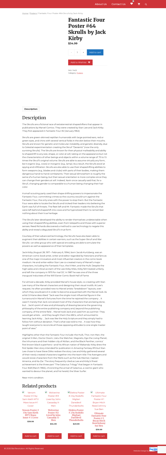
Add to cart (95, 52)
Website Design (139, 451)
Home (25, 13)
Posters (33, 13)
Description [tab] (30, 109)
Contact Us (119, 4)
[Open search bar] (146, 4)
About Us (101, 4)
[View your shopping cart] (139, 4)
